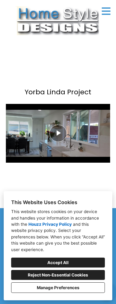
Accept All (58, 262)
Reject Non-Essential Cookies (58, 274)
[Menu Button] (106, 11)
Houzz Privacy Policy (50, 224)
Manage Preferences (58, 287)
